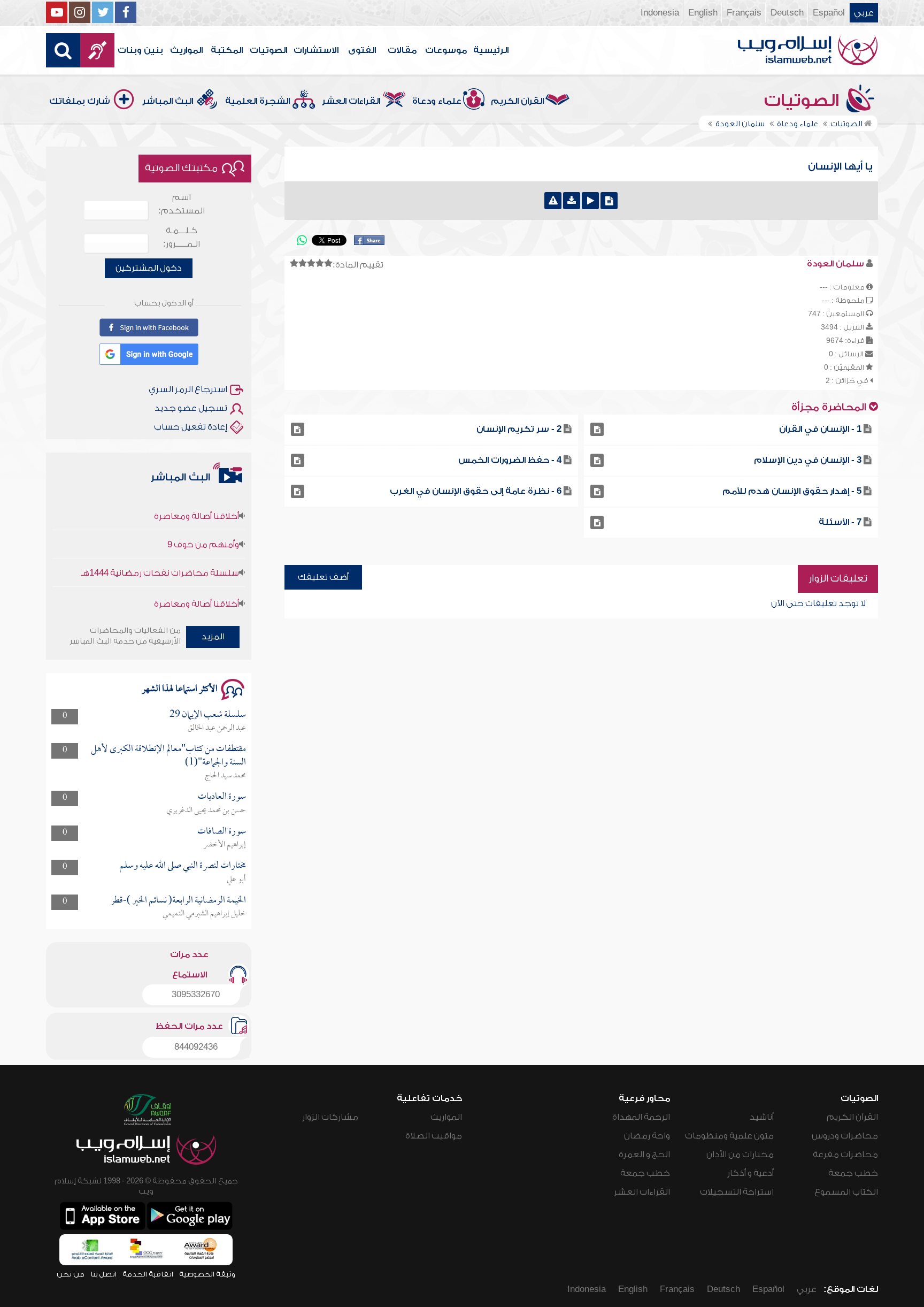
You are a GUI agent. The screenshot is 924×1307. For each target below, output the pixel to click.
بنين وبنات (140, 50)
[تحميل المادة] (571, 200)
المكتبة (227, 50)
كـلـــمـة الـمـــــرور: (181, 237)
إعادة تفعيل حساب (190, 427)
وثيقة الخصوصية (207, 1274)
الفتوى (362, 50)
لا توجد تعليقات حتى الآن (818, 603)
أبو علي (236, 879)
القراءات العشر (351, 101)
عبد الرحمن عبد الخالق (217, 728)
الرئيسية (491, 50)
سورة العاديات (222, 796)
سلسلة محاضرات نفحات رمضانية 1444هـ (160, 554)
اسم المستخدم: (181, 204)
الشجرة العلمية (257, 101)
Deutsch (787, 13)
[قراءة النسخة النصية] (609, 200)
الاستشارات (316, 50)
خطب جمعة (853, 1173)
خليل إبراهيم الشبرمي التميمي (204, 913)
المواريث (186, 50)
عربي (864, 13)
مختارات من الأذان (740, 1154)
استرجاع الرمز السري (188, 389)
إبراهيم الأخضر (224, 844)
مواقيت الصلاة (433, 1136)
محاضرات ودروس (845, 1136)
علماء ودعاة (436, 101)
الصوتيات (268, 50)
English (703, 13)
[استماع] (590, 200)
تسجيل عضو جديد (191, 408)
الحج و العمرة (644, 1154)
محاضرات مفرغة (845, 1154)
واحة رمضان (647, 1136)
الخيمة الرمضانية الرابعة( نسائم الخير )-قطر (178, 900)
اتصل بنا (103, 1274)
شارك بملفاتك (79, 101)
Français (744, 13)
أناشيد (762, 1117)
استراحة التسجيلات (737, 1192)
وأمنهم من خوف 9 (203, 525)
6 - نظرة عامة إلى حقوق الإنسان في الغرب (475, 491)
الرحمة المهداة (641, 1117)
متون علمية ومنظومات (729, 1136)
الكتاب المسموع (846, 1192)
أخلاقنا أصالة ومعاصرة (196, 497)
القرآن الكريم (517, 101)
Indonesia (660, 13)
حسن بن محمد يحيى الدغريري (206, 810)
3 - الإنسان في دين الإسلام (807, 460)
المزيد (213, 636)
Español (829, 13)
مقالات (402, 50)
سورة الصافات (221, 831)
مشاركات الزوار (330, 1117)
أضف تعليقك (323, 577)
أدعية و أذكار (750, 1173)
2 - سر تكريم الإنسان (518, 429)
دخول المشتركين (149, 268)
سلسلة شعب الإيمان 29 (208, 715)
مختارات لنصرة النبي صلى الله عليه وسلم (182, 865)
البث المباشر (167, 101)
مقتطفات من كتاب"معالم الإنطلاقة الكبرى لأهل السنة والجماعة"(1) (168, 756)
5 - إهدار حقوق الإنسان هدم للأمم (791, 491)
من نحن (70, 1274)
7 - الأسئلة (840, 522)
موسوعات (446, 50)
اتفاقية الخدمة (147, 1274)
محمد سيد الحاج (225, 775)
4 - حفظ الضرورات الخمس (509, 460)
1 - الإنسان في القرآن (820, 429)
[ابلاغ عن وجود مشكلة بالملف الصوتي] (552, 200)
